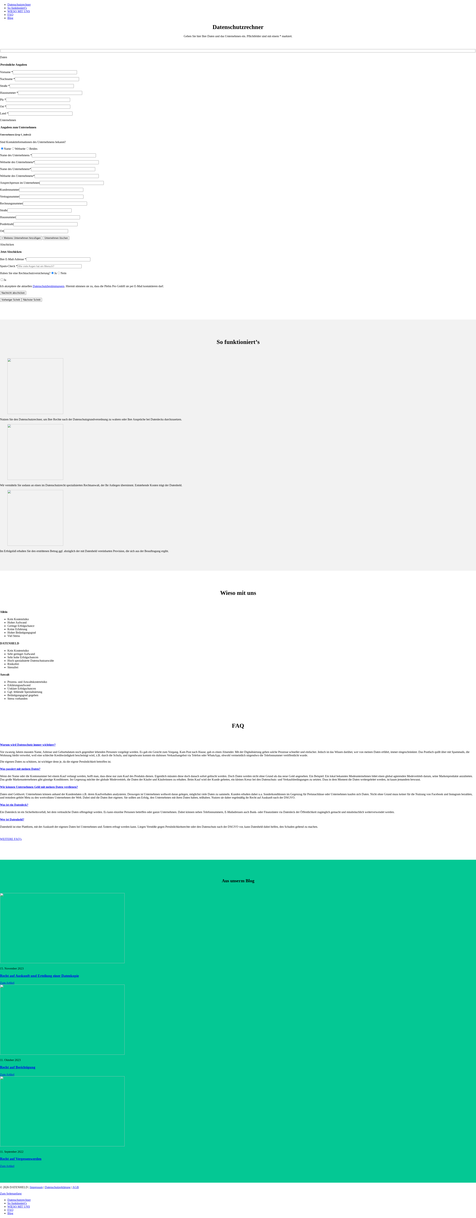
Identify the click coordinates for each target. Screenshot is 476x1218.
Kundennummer (9, 189)
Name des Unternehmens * (16, 155)
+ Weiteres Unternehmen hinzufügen (21, 238)
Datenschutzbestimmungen (48, 286)
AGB (75, 1187)
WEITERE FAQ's (11, 839)
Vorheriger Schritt (10, 299)
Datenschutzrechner (19, 4)
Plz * (3, 99)
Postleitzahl (6, 224)
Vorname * (6, 72)
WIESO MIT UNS (18, 11)
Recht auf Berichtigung (17, 1067)
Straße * (5, 85)
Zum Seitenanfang (11, 1193)
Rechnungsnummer (11, 203)
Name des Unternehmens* (15, 169)
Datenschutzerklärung (57, 1187)
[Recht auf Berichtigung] (62, 1053)
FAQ (10, 14)
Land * (4, 113)
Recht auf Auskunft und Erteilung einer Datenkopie (39, 976)
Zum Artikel (7, 982)
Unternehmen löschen (56, 238)
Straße (3, 210)
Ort (2, 231)
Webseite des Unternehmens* (17, 162)
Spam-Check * (8, 266)
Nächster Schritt (32, 299)
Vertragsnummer (9, 196)
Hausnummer (8, 217)
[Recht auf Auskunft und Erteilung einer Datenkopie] (62, 962)
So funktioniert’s (17, 7)
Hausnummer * (9, 92)
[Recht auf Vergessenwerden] (62, 1145)
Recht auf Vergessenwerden (20, 1159)
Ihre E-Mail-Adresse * (13, 259)
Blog (10, 18)
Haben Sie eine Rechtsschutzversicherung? (25, 273)
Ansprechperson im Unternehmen (20, 182)
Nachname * (7, 79)
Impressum (36, 1187)
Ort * (3, 106)
